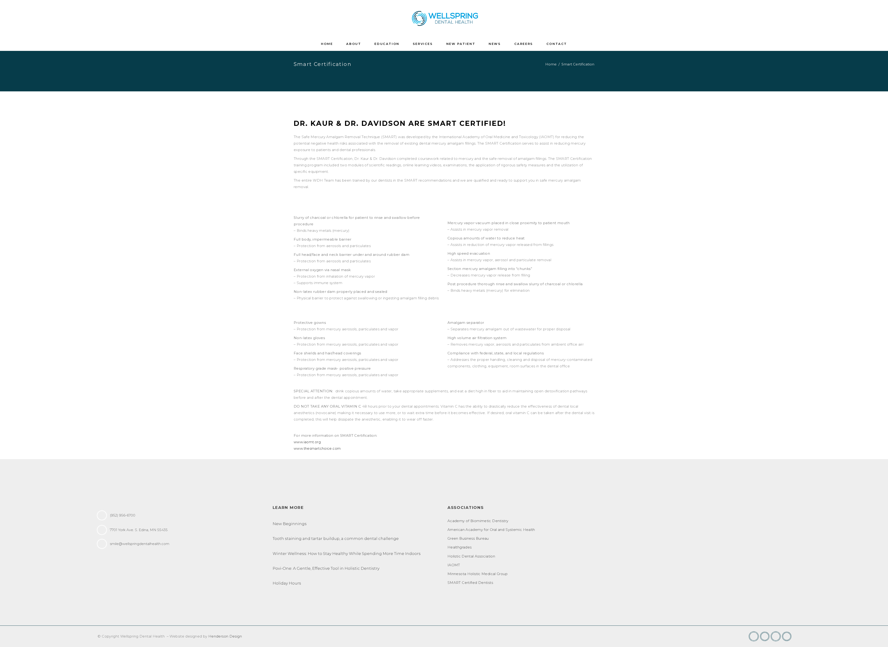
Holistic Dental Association (471, 556)
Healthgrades (459, 547)
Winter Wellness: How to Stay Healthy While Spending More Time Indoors (347, 553)
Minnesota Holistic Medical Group (477, 574)
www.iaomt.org (307, 442)
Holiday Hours (287, 583)
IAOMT (453, 565)
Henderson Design (225, 636)
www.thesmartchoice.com (317, 448)
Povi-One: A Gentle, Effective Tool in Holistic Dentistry (326, 568)
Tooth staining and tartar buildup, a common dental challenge (336, 538)
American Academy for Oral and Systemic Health (491, 529)
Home (551, 64)
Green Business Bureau (468, 538)
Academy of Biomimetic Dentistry (478, 521)
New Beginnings (290, 523)
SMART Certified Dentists (470, 582)
